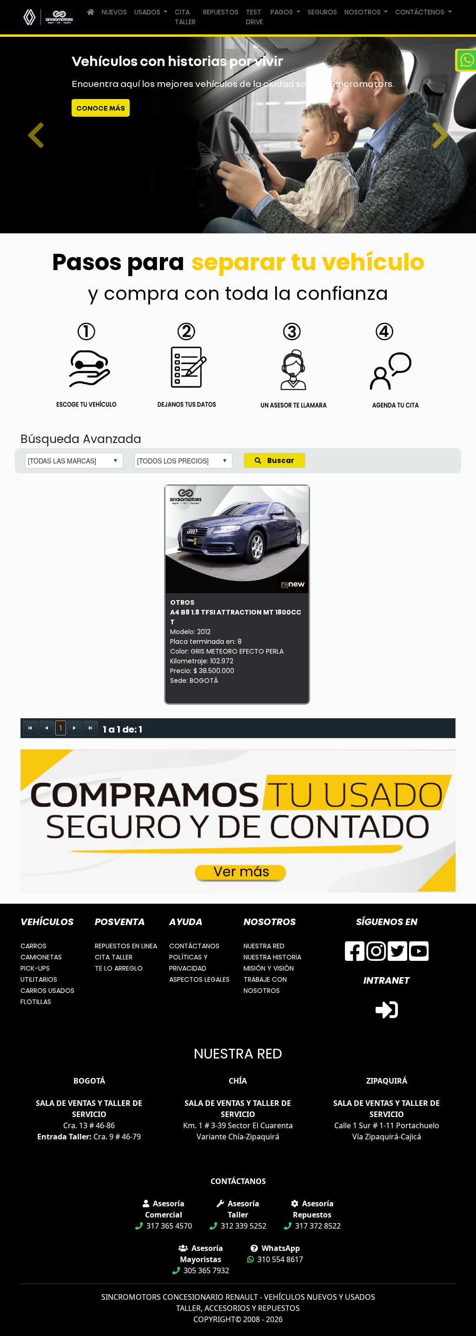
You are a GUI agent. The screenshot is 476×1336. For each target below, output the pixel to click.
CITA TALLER (185, 16)
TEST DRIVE (254, 16)
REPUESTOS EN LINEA (126, 946)
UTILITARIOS (38, 979)
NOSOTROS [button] (363, 12)
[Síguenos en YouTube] (419, 957)
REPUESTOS (220, 12)
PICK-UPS (35, 968)
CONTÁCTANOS (194, 946)
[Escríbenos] (465, 60)
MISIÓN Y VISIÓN (269, 968)
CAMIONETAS (41, 957)
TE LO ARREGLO (119, 968)
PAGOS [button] (283, 12)
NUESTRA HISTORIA (272, 957)
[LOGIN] (387, 1015)
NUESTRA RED (264, 946)
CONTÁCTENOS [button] (420, 12)
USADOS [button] (148, 12)
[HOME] (90, 12)
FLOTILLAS (35, 1001)
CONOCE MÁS (100, 108)
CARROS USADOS (47, 990)
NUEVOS (114, 12)
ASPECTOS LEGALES (199, 979)
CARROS (33, 946)
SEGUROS (322, 12)
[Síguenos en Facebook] (354, 957)
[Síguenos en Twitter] (397, 957)
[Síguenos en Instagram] (376, 957)
